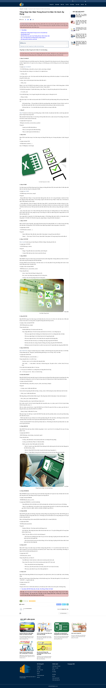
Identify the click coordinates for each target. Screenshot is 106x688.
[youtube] (67, 609)
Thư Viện (77, 4)
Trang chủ (39, 666)
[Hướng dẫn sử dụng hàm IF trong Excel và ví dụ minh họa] (61, 627)
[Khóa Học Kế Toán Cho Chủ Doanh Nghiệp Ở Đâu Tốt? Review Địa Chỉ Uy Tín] (73, 43)
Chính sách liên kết (40, 675)
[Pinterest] (65, 609)
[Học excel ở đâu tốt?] (78, 627)
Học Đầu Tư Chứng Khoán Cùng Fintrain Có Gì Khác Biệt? (81, 15)
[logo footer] (28, 669)
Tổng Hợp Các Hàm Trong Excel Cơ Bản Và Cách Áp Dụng (32, 46)
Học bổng (72, 4)
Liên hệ (82, 4)
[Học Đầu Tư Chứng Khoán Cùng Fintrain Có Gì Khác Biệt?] (73, 16)
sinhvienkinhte (27, 16)
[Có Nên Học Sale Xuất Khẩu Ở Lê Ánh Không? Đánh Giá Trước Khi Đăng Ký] (73, 22)
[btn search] (85, 1)
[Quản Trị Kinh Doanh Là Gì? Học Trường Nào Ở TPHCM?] (27, 646)
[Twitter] (64, 609)
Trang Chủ (52, 4)
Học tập (22, 623)
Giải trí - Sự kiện (40, 669)
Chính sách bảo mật (56, 679)
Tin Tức (67, 4)
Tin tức (38, 673)
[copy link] (33, 20)
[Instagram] (66, 609)
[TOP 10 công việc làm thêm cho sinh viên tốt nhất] (44, 627)
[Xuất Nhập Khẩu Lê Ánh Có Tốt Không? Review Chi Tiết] (73, 29)
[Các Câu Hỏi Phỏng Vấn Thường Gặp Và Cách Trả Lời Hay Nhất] (44, 646)
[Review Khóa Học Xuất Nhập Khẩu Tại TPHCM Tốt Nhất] (27, 627)
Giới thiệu (57, 4)
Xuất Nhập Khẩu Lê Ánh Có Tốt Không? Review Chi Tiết (81, 29)
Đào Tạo (62, 4)
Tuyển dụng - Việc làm (42, 623)
